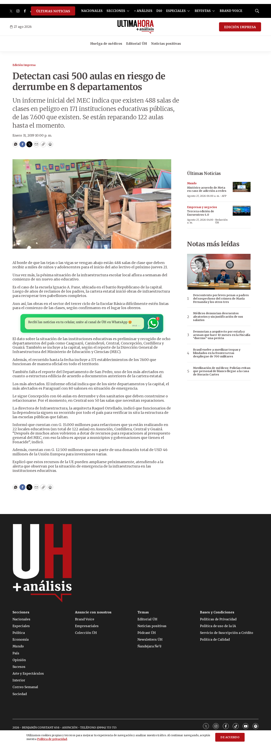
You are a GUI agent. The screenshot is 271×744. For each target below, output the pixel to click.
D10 (159, 11)
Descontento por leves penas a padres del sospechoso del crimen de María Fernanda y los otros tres (221, 299)
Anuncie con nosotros (93, 612)
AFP (224, 195)
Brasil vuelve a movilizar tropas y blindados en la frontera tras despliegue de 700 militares (216, 353)
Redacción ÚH (221, 221)
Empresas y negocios (202, 207)
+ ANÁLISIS (143, 11)
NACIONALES (92, 11)
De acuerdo (229, 737)
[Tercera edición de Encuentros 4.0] (242, 211)
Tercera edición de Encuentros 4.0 (200, 213)
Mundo (192, 183)
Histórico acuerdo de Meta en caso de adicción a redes (206, 189)
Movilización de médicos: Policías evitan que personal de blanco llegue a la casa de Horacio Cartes (221, 371)
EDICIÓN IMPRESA (240, 27)
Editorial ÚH (136, 44)
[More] (128, 11)
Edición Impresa (24, 65)
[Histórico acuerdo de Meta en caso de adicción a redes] (242, 187)
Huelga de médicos (106, 44)
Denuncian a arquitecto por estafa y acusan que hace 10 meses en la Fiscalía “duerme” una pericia (221, 335)
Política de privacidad (52, 739)
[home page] (135, 27)
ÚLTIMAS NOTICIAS (53, 11)
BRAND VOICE (231, 11)
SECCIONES (116, 11)
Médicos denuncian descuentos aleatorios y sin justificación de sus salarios (218, 317)
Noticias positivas (166, 44)
